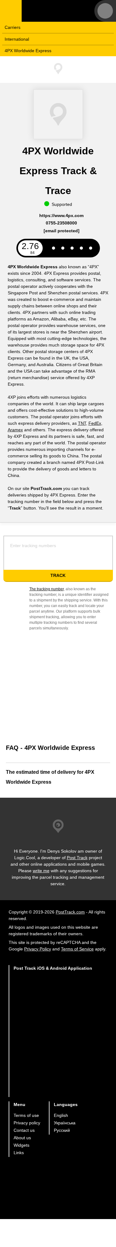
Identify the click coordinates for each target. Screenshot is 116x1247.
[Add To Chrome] (53, 1036)
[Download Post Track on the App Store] (53, 988)
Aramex (15, 429)
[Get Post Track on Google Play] (53, 1012)
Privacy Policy (37, 948)
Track (58, 575)
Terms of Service (77, 948)
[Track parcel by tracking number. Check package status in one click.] (60, 11)
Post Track (77, 857)
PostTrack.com (70, 911)
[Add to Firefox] (53, 1061)
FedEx (94, 423)
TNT (82, 423)
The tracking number (46, 589)
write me (41, 870)
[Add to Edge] (53, 1085)
